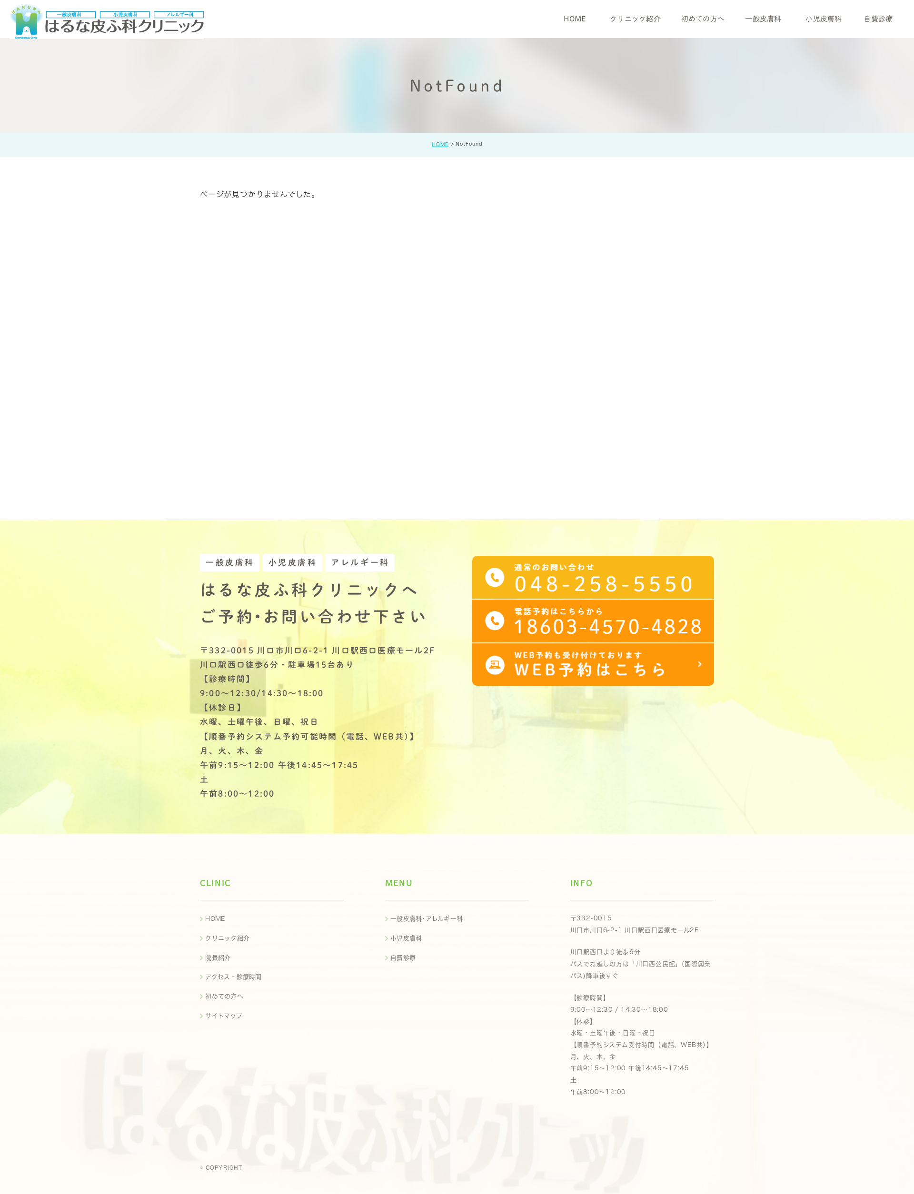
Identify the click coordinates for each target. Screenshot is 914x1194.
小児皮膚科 (406, 938)
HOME (440, 144)
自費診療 (403, 958)
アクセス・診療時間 (233, 977)
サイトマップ (223, 1016)
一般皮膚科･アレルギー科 (426, 919)
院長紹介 (217, 958)
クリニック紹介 (227, 938)
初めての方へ (224, 996)
